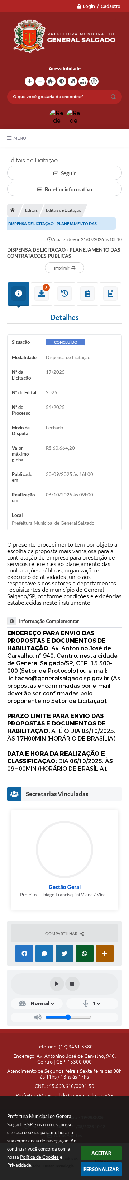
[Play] (57, 984)
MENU (19, 138)
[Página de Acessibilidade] (94, 81)
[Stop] (72, 984)
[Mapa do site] (83, 81)
